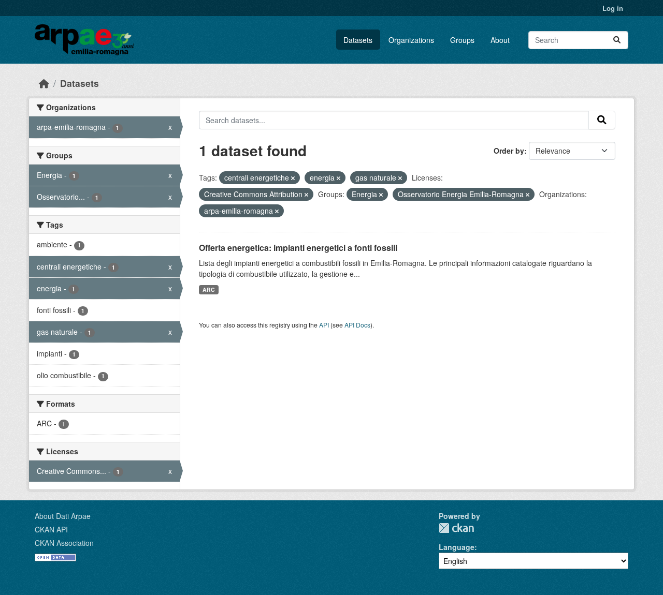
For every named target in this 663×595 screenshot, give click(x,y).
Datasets (357, 40)
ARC (209, 289)
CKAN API (51, 529)
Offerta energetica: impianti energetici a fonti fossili (298, 248)
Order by (509, 150)
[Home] (44, 83)
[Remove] (293, 178)
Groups (462, 40)
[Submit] (617, 40)
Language (456, 547)
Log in (612, 8)
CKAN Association (64, 543)
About (500, 40)
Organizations (411, 40)
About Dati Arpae (63, 516)
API (324, 324)
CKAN (456, 528)
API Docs (357, 324)
